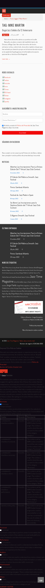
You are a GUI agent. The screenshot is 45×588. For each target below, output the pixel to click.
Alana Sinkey (12, 267)
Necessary (5, 404)
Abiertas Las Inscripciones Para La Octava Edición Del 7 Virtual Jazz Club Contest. (26, 168)
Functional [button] (3, 528)
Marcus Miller (10, 288)
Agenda (5, 35)
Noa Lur (8, 291)
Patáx (40, 291)
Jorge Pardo (11, 285)
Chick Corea (5, 273)
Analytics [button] (3, 552)
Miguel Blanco (26, 288)
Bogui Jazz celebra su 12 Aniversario (17, 30)
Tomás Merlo (16, 296)
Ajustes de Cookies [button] (6, 367)
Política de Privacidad (23, 125)
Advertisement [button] (5, 564)
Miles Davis (34, 288)
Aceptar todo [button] (17, 367)
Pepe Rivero (15, 293)
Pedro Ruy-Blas (6, 294)
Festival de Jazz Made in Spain (21, 195)
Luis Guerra (32, 285)
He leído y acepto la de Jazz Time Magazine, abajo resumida (20, 126)
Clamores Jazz (12, 273)
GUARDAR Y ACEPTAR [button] (6, 587)
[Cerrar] (4, 371)
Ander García (19, 267)
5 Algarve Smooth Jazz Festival (22, 215)
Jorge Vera (26, 285)
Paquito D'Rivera (34, 291)
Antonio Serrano (29, 267)
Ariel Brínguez (38, 267)
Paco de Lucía (26, 291)
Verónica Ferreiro (24, 296)
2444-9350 (39, 344)
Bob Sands (30, 270)
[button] (22, 154)
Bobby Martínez (23, 270)
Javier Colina (25, 277)
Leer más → (6, 59)
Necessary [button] (3, 402)
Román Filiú (10, 296)
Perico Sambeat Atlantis (19, 187)
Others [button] (2, 577)
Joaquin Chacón (27, 282)
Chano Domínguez (38, 270)
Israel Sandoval (16, 277)
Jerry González (18, 282)
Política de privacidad (36, 325)
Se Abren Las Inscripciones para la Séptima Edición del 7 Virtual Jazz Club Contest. (25, 205)
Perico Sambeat (24, 294)
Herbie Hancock (6, 277)
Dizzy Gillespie (19, 273)
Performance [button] (4, 540)
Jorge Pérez (20, 285)
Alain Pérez (5, 267)
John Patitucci (35, 282)
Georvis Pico (37, 273)
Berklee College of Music (8, 270)
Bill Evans (16, 270)
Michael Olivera (18, 288)
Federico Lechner (28, 273)
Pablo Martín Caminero (16, 291)
